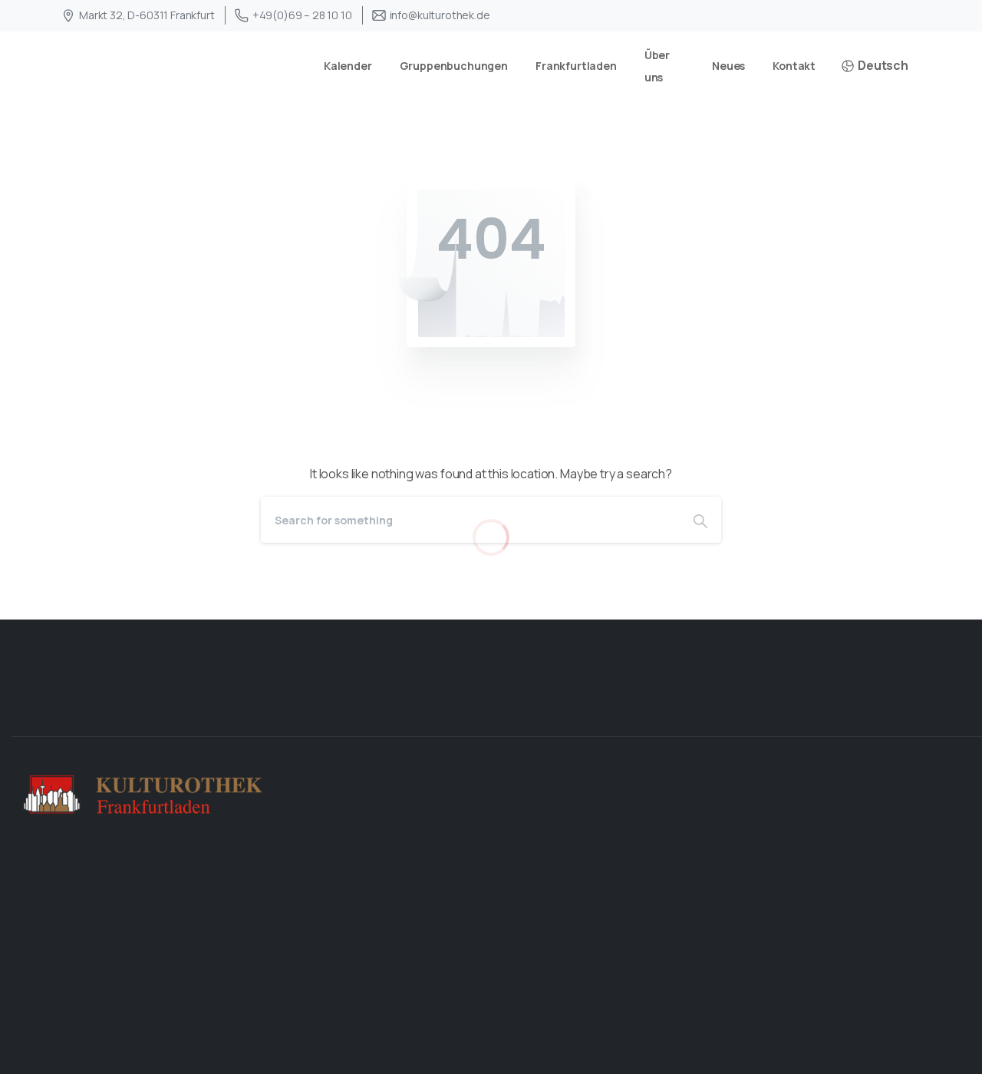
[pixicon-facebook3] (908, 709)
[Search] (700, 520)
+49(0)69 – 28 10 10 (302, 15)
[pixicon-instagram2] (957, 709)
